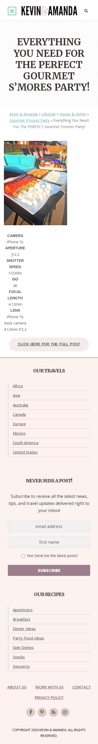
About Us (16, 687)
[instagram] (65, 712)
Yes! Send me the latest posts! (52, 555)
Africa (18, 385)
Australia (20, 404)
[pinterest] (42, 712)
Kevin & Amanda (23, 114)
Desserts (21, 666)
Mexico (19, 433)
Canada (19, 414)
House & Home (73, 114)
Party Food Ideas (28, 638)
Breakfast (21, 619)
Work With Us (49, 687)
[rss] (53, 712)
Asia (16, 395)
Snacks (19, 656)
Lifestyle (49, 114)
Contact (81, 687)
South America (25, 442)
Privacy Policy (49, 697)
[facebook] (30, 712)
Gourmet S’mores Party (29, 120)
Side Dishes (23, 647)
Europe (19, 423)
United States (25, 452)
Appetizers (23, 609)
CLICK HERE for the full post (49, 344)
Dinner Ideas (24, 628)
